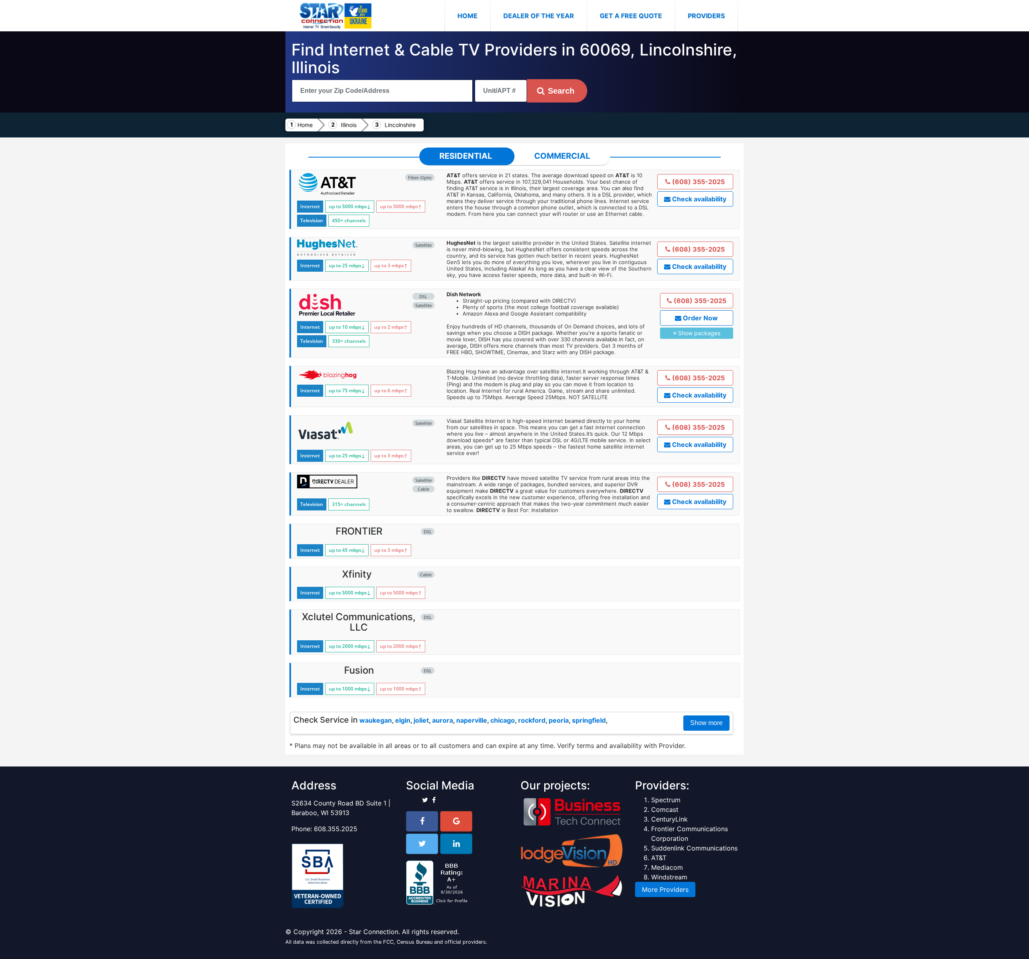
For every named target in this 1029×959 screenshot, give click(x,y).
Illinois (349, 124)
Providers (706, 16)
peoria (559, 720)
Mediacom (667, 867)
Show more (706, 722)
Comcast (664, 809)
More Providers (665, 889)
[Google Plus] (456, 821)
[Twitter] (422, 844)
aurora (442, 720)
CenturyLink (669, 819)
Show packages (698, 333)
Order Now (699, 318)
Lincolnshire (400, 124)
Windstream (669, 877)
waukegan (375, 720)
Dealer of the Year (538, 16)
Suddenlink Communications (694, 848)
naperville (471, 720)
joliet (421, 720)
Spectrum (666, 800)
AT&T (658, 858)
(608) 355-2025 (697, 182)
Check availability (698, 199)
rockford (531, 720)
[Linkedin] (456, 844)
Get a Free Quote (631, 16)
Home (473, 15)
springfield (589, 720)
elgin (402, 720)
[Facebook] (422, 821)
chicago (502, 720)
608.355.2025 (335, 829)
